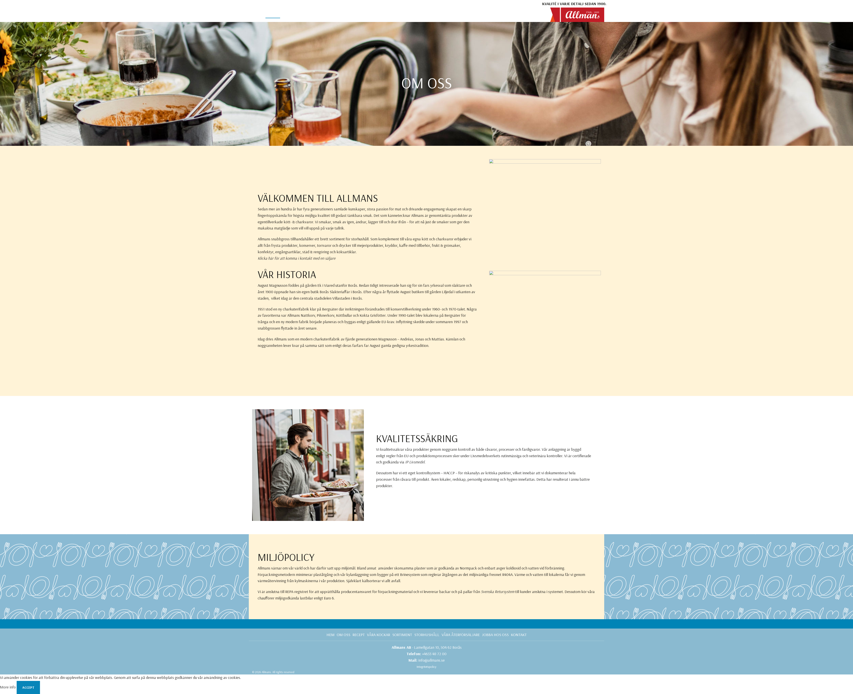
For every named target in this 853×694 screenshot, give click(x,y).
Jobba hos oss (495, 634)
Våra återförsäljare (461, 634)
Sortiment (402, 634)
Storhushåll (426, 634)
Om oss (343, 634)
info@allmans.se (431, 660)
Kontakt (519, 634)
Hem (331, 634)
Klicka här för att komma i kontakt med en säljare (296, 258)
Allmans (266, 672)
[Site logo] (577, 14)
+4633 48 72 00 (434, 653)
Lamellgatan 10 (426, 647)
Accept (28, 687)
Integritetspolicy (426, 667)
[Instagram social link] (259, 4)
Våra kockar (378, 634)
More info (8, 687)
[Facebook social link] (253, 4)
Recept (359, 634)
